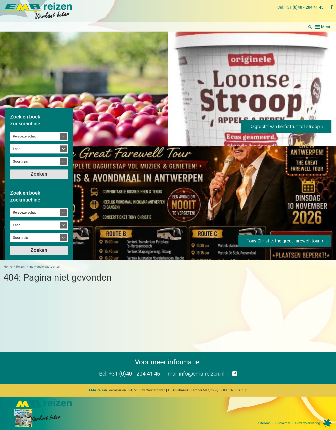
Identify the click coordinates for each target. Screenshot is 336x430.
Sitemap (264, 423)
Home (8, 266)
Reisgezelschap (25, 136)
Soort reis (20, 161)
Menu (326, 26)
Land (16, 149)
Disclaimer (283, 423)
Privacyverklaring (307, 423)
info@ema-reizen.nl (201, 374)
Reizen (20, 266)
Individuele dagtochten (44, 266)
